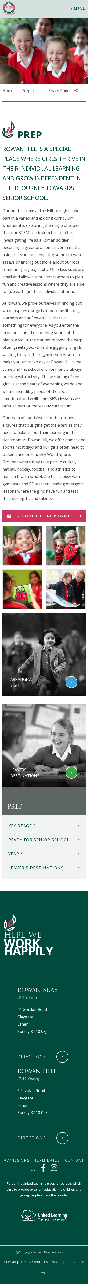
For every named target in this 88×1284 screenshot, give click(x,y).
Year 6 (15, 853)
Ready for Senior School (39, 840)
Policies (56, 1262)
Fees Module (74, 1262)
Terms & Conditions (33, 1262)
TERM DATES (47, 1160)
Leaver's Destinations (36, 867)
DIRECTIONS (31, 1056)
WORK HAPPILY (28, 947)
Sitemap (10, 1262)
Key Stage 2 (22, 826)
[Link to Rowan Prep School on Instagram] (54, 1169)
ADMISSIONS (17, 1160)
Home (7, 90)
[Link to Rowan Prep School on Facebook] (43, 1169)
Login (44, 1272)
